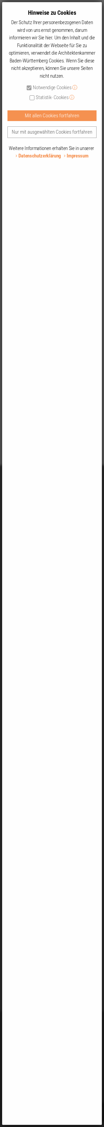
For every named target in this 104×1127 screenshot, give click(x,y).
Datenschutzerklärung (39, 156)
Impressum (77, 156)
